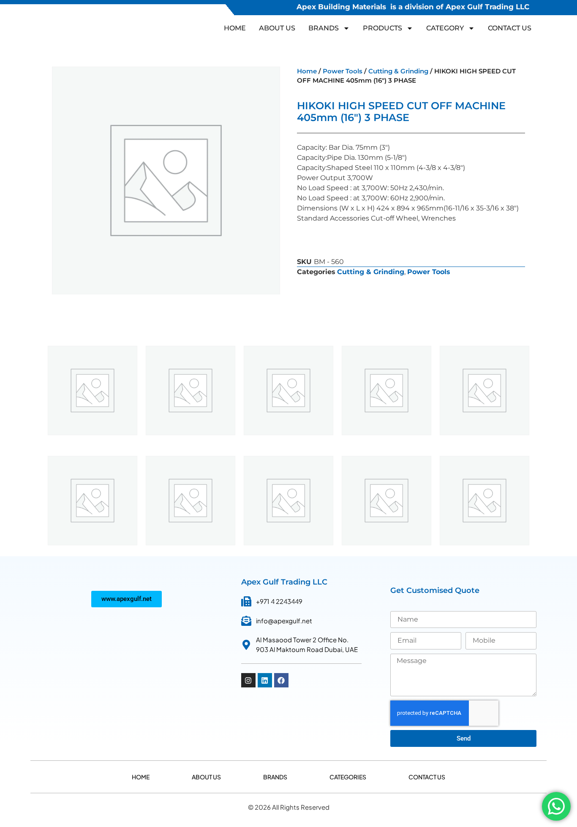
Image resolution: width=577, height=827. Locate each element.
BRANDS (323, 28)
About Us (277, 28)
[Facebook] (281, 680)
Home (235, 28)
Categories (347, 777)
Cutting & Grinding (398, 71)
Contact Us (509, 28)
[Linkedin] (265, 680)
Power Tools (342, 71)
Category (445, 28)
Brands (275, 777)
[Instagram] (248, 680)
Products (382, 28)
